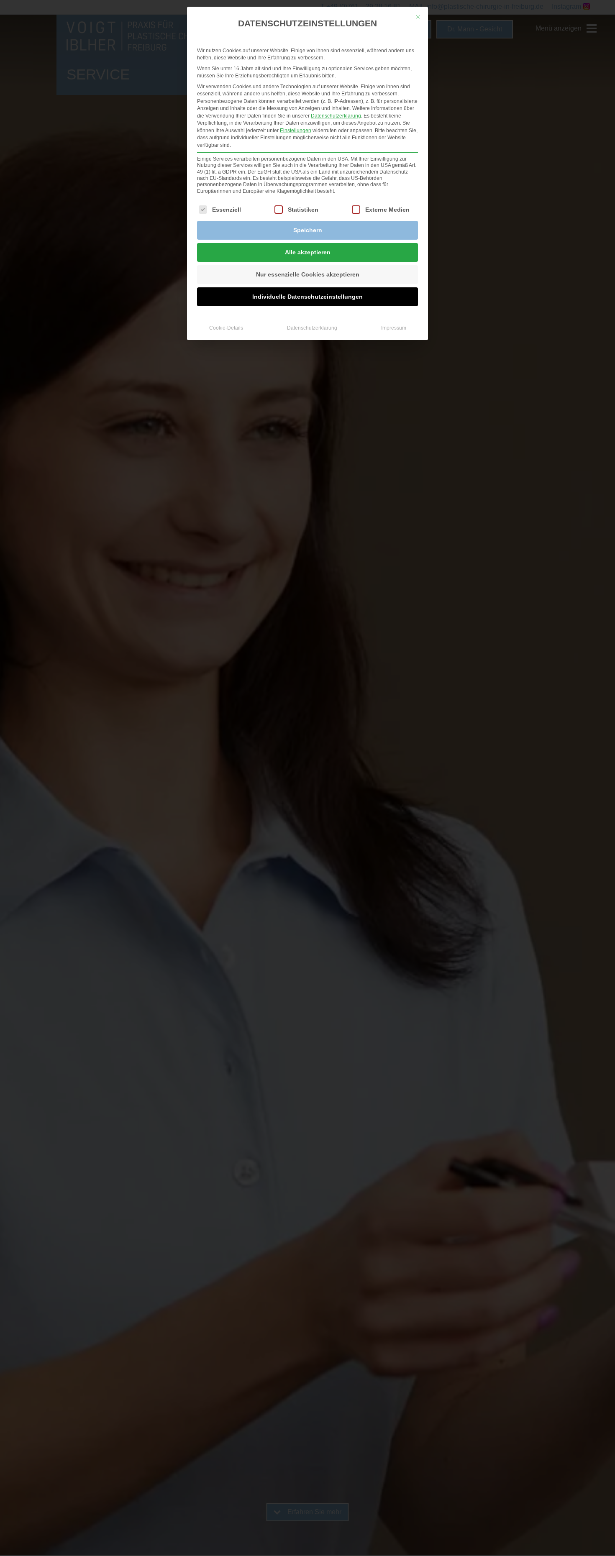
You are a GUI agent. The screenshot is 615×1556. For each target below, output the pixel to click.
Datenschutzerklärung (336, 116)
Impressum (393, 328)
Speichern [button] (307, 230)
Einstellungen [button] (295, 130)
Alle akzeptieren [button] (308, 252)
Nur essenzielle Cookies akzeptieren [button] (307, 274)
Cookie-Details (226, 328)
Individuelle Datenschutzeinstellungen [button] (307, 296)
